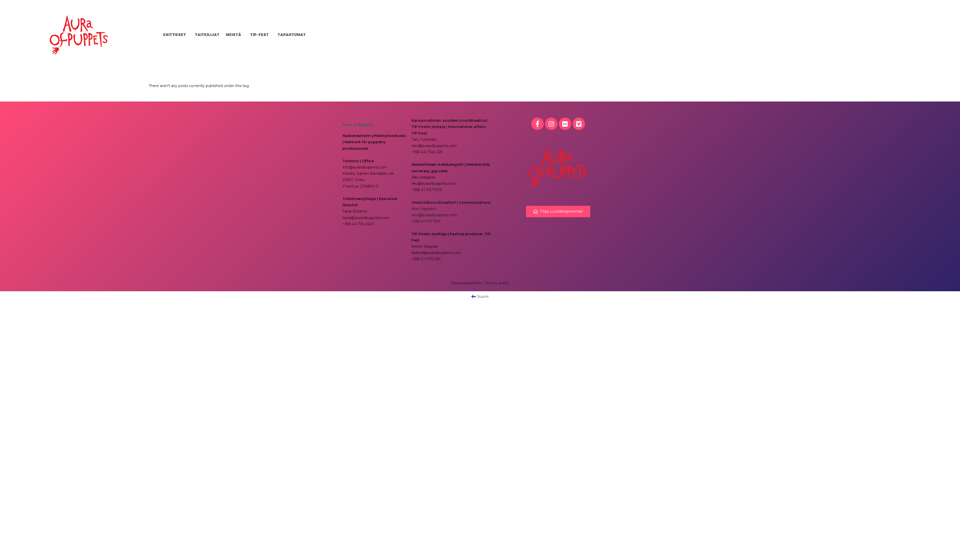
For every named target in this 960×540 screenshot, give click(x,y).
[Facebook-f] (537, 124)
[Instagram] (551, 124)
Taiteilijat (207, 35)
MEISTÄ (233, 35)
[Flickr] (565, 124)
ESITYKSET (174, 35)
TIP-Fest (259, 35)
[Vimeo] (578, 124)
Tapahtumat (292, 35)
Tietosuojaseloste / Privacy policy (480, 283)
